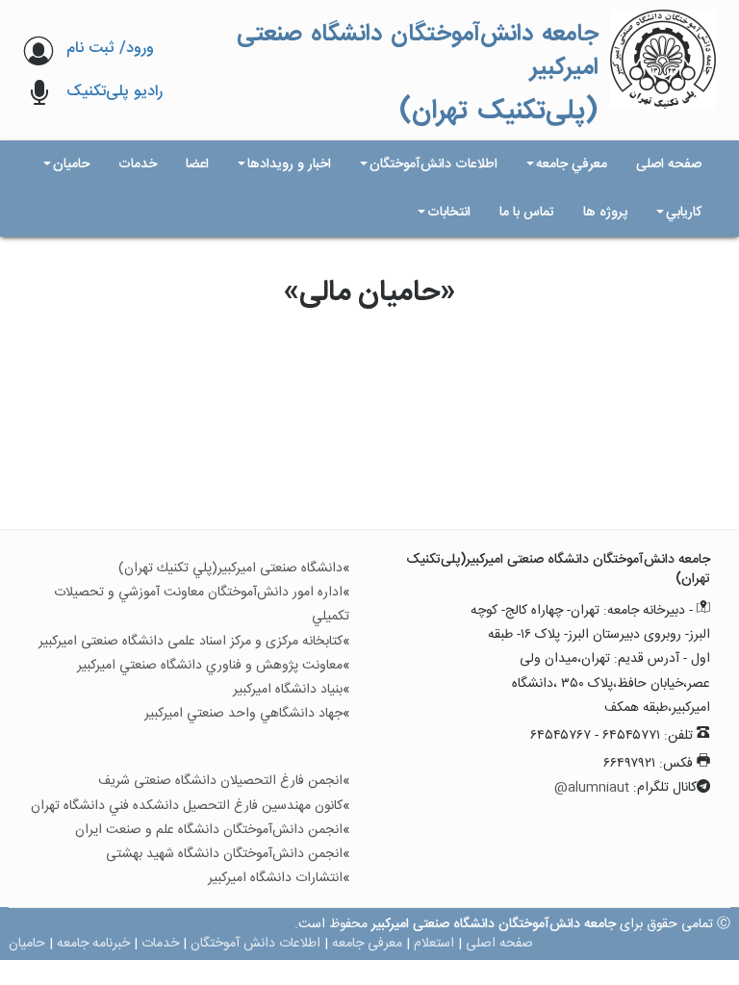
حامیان (27, 943)
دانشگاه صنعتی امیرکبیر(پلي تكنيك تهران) (230, 568)
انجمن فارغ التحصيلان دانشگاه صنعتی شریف (220, 781)
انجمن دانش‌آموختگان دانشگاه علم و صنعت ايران (209, 830)
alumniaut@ (591, 787)
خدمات (160, 943)
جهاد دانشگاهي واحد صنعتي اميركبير (243, 713)
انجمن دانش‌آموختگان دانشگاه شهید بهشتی (224, 854)
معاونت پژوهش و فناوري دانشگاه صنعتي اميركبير (210, 665)
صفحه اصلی (499, 943)
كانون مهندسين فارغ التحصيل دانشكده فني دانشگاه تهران (187, 806)
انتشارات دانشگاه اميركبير (275, 878)
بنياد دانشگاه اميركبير (288, 689)
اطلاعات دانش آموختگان (255, 943)
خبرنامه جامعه (93, 943)
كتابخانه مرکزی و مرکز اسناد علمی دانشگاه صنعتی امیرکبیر (190, 641)
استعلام (434, 943)
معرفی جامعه (367, 943)
